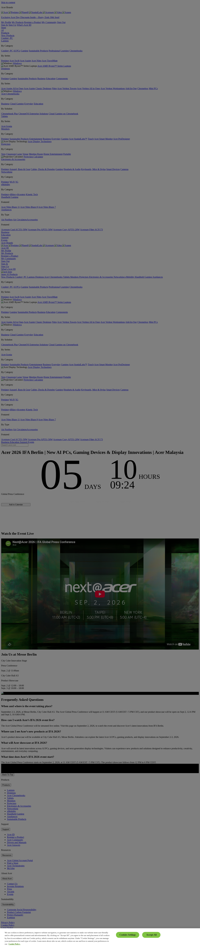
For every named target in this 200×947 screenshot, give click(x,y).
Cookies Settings (127, 935)
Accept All (151, 935)
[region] (100, 937)
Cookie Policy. (14, 944)
